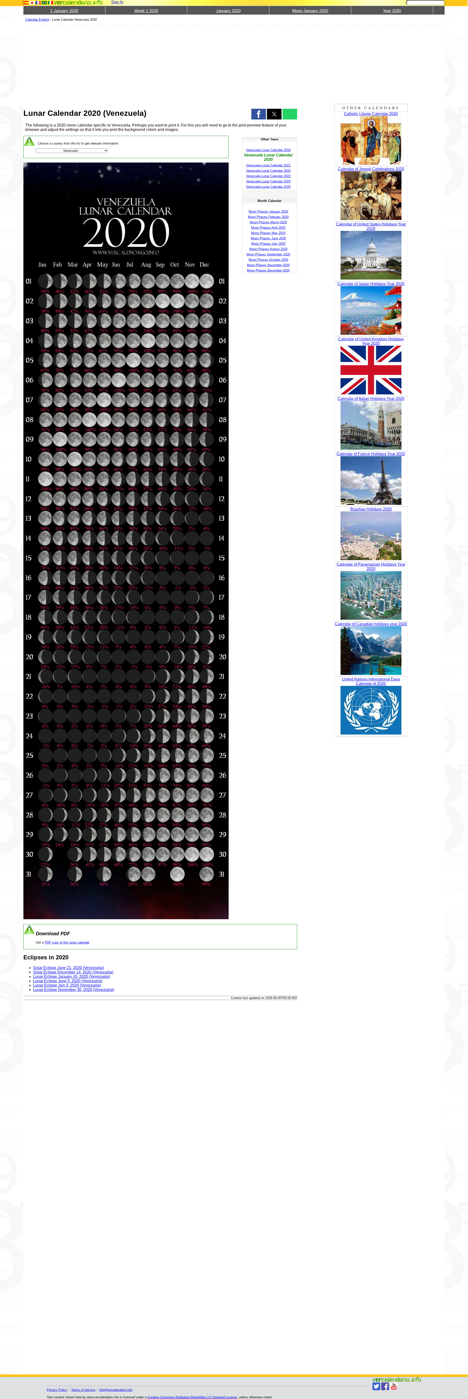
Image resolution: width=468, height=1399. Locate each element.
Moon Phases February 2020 (268, 217)
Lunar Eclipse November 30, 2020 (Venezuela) (73, 990)
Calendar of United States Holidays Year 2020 (371, 226)
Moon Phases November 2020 (268, 265)
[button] (258, 114)
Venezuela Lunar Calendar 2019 (268, 150)
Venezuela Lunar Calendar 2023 (268, 176)
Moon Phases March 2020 (268, 222)
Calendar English (37, 19)
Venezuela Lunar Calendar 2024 (268, 181)
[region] (160, 64)
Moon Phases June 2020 (268, 238)
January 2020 (228, 11)
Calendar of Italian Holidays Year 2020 (371, 399)
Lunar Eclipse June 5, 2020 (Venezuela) (67, 981)
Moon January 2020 (310, 11)
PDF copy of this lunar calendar (67, 942)
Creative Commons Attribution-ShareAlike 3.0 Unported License (192, 1397)
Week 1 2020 (146, 11)
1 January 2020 (64, 11)
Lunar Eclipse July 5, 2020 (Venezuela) (67, 985)
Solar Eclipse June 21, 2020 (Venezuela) (68, 968)
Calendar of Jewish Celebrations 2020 (371, 169)
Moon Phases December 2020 (268, 270)
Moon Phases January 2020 (268, 211)
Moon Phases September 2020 (268, 254)
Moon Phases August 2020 (268, 249)
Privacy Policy (57, 1390)
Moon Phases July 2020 (268, 243)
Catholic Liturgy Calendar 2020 (371, 114)
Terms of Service (83, 1390)
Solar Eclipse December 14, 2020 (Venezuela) (73, 972)
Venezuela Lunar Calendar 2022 (268, 171)
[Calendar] (78, 2)
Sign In (117, 2)
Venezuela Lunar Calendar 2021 (268, 165)
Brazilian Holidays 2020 (371, 509)
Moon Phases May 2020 (268, 233)
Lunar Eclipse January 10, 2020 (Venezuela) (71, 976)
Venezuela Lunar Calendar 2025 (268, 187)
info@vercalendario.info (115, 1390)
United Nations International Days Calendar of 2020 (371, 681)
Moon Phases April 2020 (268, 227)
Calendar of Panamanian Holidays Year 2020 (371, 566)
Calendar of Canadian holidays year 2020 (371, 624)
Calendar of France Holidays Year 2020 (371, 454)
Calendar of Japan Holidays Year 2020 (370, 284)
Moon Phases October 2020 (268, 260)
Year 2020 (392, 11)
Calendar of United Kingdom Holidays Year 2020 (371, 341)
